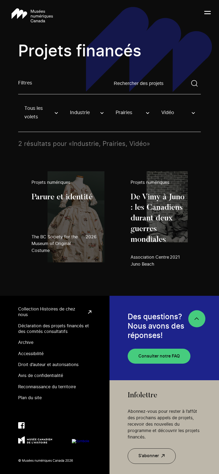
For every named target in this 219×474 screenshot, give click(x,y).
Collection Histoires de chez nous (46, 312)
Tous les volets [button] (33, 112)
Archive (25, 342)
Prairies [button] (124, 112)
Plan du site (30, 398)
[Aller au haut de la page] (196, 318)
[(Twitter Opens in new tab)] (32, 425)
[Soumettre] (194, 83)
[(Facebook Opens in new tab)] (21, 425)
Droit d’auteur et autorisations (48, 365)
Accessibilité (31, 354)
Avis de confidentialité (40, 376)
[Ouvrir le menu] (207, 15)
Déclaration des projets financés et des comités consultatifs (53, 329)
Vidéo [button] (167, 112)
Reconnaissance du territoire (47, 387)
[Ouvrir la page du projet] (67, 217)
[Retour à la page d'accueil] (32, 15)
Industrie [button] (80, 112)
